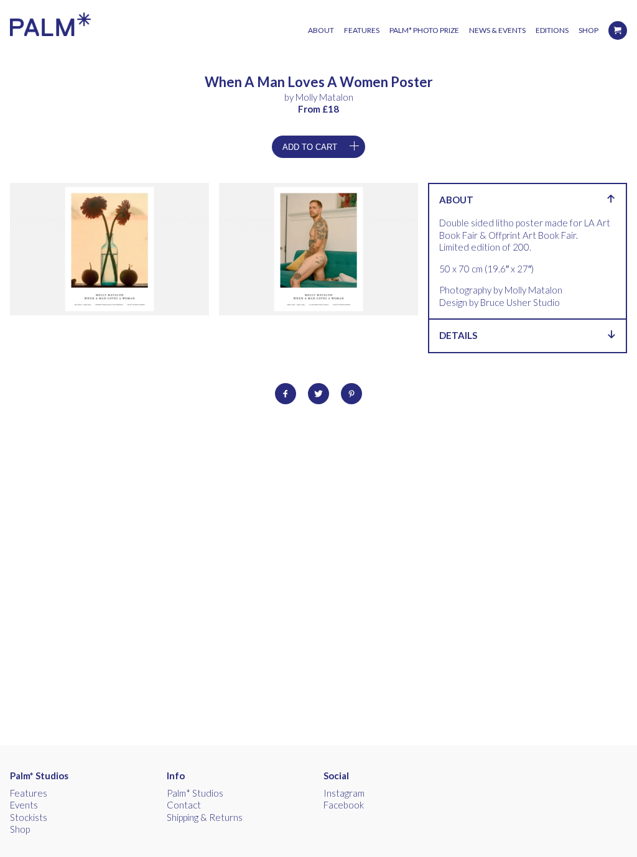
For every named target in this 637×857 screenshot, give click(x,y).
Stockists (28, 817)
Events (24, 804)
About (321, 30)
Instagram (344, 793)
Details (458, 335)
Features (361, 30)
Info (176, 775)
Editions (552, 30)
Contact (184, 804)
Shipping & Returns (205, 817)
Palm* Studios (39, 775)
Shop (588, 30)
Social (336, 775)
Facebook (343, 804)
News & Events (497, 30)
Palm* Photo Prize (424, 30)
